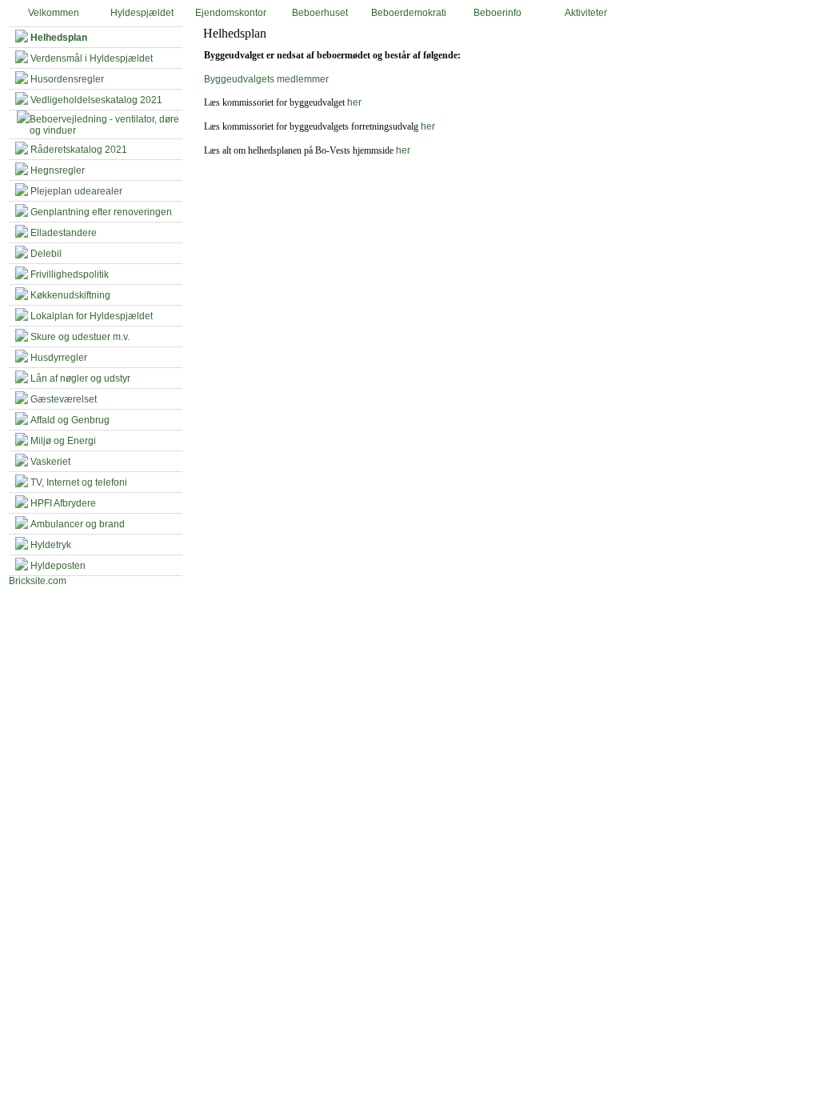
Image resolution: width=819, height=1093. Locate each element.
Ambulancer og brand (77, 524)
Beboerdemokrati (408, 12)
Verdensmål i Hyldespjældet (91, 58)
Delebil (46, 253)
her (354, 102)
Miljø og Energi (63, 440)
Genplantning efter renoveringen (101, 212)
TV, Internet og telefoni (78, 482)
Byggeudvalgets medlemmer (266, 79)
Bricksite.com (37, 581)
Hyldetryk (50, 545)
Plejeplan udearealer (76, 191)
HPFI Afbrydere (63, 503)
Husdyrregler (58, 357)
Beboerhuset (320, 12)
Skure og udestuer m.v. (80, 336)
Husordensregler (67, 79)
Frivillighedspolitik (69, 274)
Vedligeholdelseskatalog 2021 (96, 100)
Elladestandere (63, 232)
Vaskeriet (50, 461)
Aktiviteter (586, 12)
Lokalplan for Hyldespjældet (91, 316)
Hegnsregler (57, 170)
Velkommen (53, 12)
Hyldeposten (58, 565)
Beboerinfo (497, 12)
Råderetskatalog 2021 (78, 149)
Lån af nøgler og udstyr (80, 378)
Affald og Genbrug (70, 420)
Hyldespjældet (142, 12)
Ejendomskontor (230, 12)
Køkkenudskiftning (70, 295)
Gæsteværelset (63, 399)
